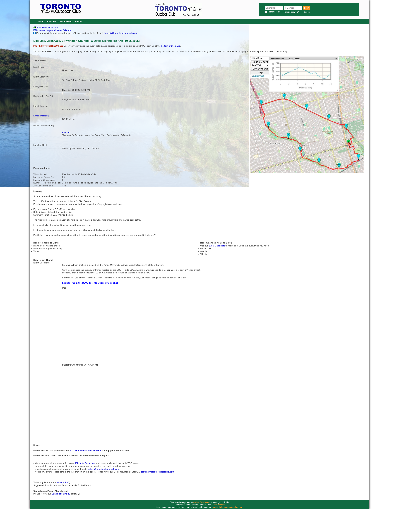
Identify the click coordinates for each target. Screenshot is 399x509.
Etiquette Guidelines (85, 463)
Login (306, 8)
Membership (66, 21)
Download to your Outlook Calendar (54, 30)
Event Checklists (217, 245)
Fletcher (66, 132)
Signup (307, 12)
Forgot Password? (291, 12)
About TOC (51, 21)
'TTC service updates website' (85, 450)
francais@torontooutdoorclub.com (120, 33)
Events (78, 21)
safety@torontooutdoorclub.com (103, 469)
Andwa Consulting (201, 502)
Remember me (274, 12)
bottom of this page (170, 46)
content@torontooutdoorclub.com (157, 471)
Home (40, 21)
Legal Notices (219, 505)
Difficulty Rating (41, 115)
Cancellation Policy (61, 493)
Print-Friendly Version (47, 27)
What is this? (63, 482)
